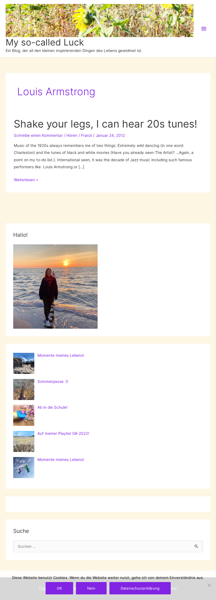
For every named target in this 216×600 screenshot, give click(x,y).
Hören (71, 135)
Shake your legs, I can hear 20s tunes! (105, 124)
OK (59, 588)
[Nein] (209, 585)
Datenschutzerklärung (140, 588)
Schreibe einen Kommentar (38, 135)
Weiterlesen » (26, 180)
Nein (91, 588)
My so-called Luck (45, 42)
